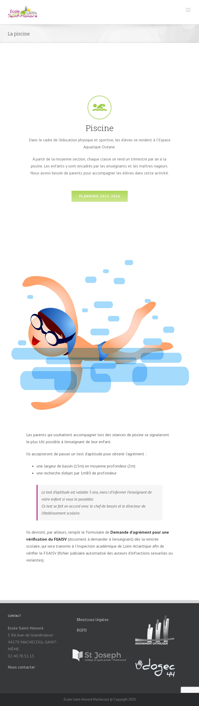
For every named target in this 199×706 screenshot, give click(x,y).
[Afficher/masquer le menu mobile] (188, 10)
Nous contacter (21, 667)
